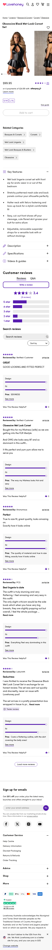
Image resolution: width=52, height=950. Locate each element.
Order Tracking (10, 860)
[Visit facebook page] (6, 824)
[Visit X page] (17, 824)
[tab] (26, 847)
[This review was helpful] (46, 406)
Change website (10, 945)
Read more (8, 615)
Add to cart (26, 112)
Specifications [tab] (16, 253)
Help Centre (8, 841)
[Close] (47, 934)
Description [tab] (14, 245)
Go (46, 808)
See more (9, 398)
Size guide (45, 105)
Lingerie (12, 17)
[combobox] (38, 343)
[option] (17, 53)
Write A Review (26, 285)
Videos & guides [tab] (17, 261)
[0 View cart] (42, 5)
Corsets (37, 17)
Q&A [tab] (33, 278)
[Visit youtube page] (40, 824)
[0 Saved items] (37, 5)
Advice (6, 868)
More (6, 884)
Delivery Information (12, 846)
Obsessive (9, 157)
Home (5, 17)
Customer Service (13, 835)
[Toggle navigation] (48, 4)
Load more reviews (26, 764)
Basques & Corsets (24, 17)
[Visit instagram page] (28, 824)
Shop (6, 876)
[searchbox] (23, 336)
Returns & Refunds (11, 855)
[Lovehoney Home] (13, 4)
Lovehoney (26, 11)
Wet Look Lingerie (13, 142)
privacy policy (32, 816)
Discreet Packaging (12, 850)
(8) (48, 83)
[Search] (27, 4)
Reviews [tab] (21, 278)
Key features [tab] (15, 171)
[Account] (32, 4)
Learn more (8, 91)
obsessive (45, 17)
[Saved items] (48, 27)
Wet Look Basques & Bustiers (18, 149)
